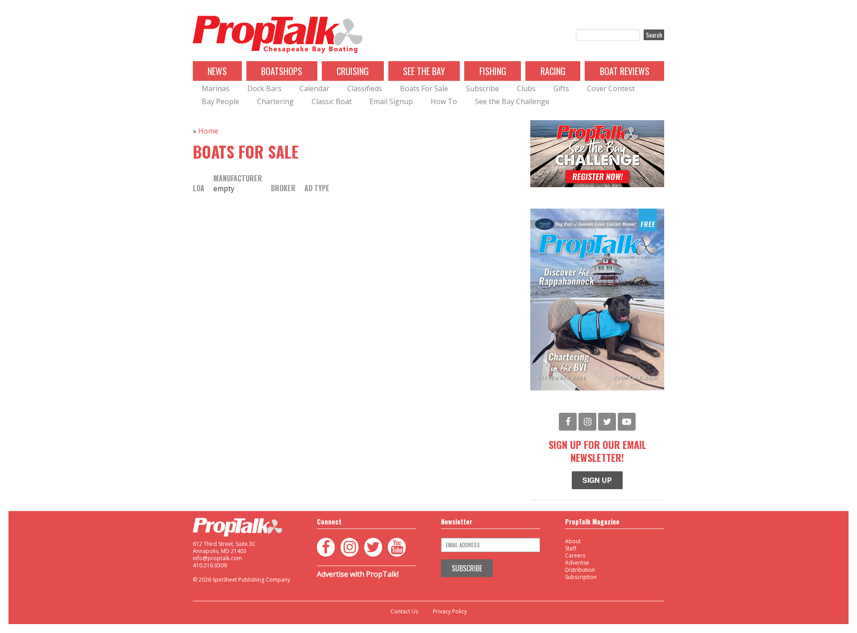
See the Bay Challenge (512, 101)
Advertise (577, 562)
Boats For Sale (424, 88)
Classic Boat (332, 101)
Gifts (561, 88)
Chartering (275, 101)
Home (208, 131)
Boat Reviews (624, 71)
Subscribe (482, 88)
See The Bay (424, 71)
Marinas (215, 88)
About (573, 541)
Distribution (580, 570)
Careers (575, 555)
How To (444, 101)
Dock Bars (264, 88)
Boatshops (281, 71)
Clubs (526, 88)
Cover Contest (611, 88)
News (217, 71)
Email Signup (391, 101)
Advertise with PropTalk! (358, 574)
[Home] (277, 35)
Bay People (220, 101)
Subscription (581, 577)
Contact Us (404, 611)
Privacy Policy (450, 611)
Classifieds (364, 88)
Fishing (492, 71)
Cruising (353, 71)
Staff (570, 548)
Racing (553, 71)
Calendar (314, 88)
